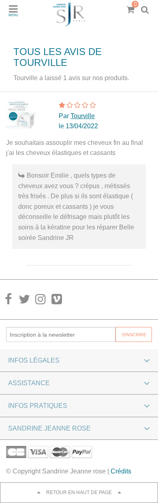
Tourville (82, 115)
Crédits (121, 471)
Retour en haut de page (79, 492)
